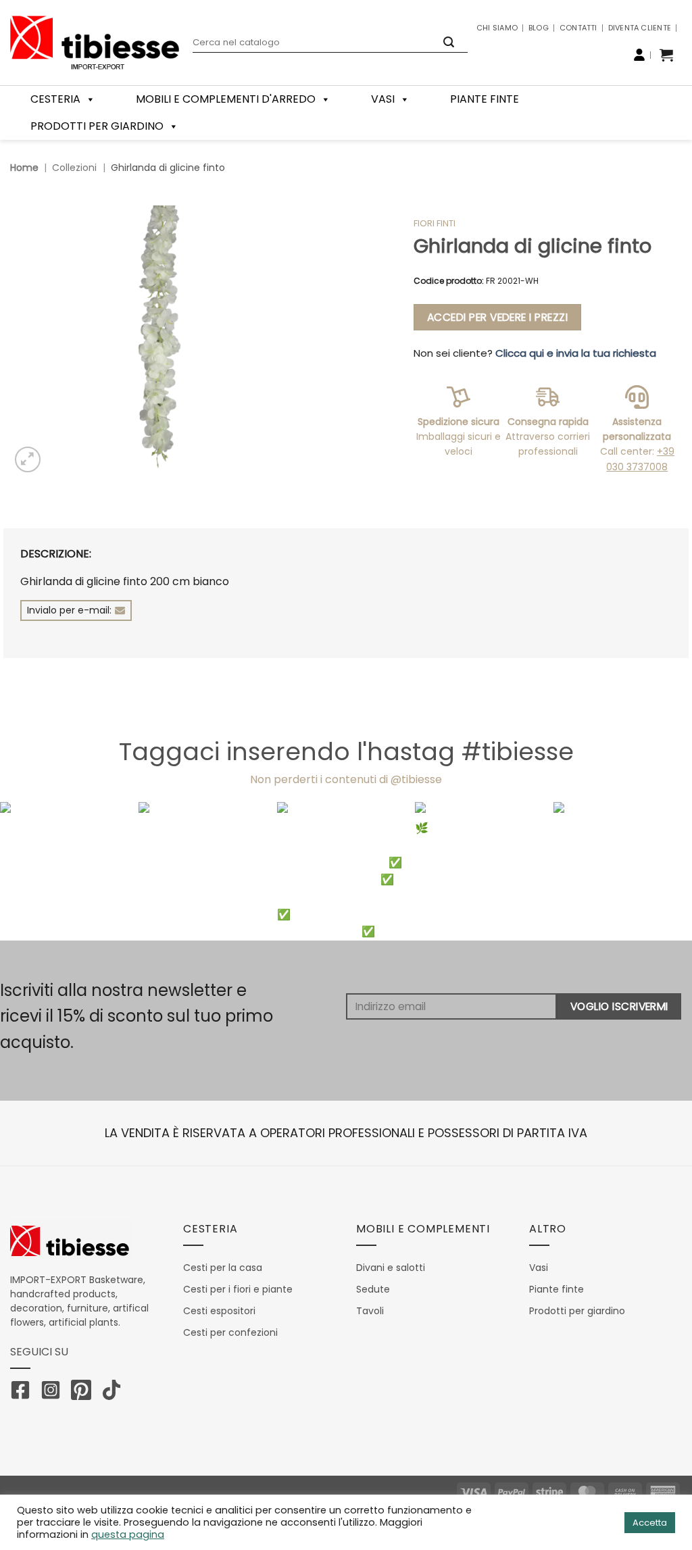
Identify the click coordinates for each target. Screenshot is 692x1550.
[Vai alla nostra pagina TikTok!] (114, 1392)
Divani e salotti (390, 1267)
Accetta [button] (650, 1522)
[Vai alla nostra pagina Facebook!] (23, 1392)
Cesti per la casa (222, 1267)
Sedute (373, 1289)
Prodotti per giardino (97, 126)
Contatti (578, 27)
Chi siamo (497, 27)
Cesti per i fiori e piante (238, 1289)
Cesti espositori (219, 1311)
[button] (666, 55)
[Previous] (31, 871)
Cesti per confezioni (230, 1332)
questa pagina (127, 1534)
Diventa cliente (639, 27)
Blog (538, 27)
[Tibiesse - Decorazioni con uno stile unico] (94, 42)
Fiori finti (434, 223)
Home (24, 167)
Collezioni (74, 167)
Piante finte (484, 99)
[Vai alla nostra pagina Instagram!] (54, 1392)
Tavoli (370, 1311)
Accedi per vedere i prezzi (497, 317)
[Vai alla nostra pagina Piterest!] (84, 1392)
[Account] (639, 55)
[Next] (661, 871)
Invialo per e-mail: (69, 610)
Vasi (383, 99)
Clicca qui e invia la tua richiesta (575, 353)
